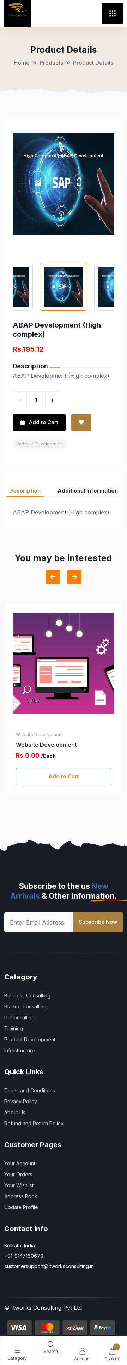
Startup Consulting (25, 1006)
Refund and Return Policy (34, 1123)
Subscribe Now (98, 921)
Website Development (39, 444)
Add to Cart (63, 776)
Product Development (29, 1039)
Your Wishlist (19, 1185)
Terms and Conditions (29, 1090)
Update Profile (21, 1207)
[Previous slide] (53, 577)
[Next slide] (74, 577)
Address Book (20, 1196)
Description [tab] (25, 490)
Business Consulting (27, 996)
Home (22, 62)
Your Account (19, 1163)
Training (13, 1028)
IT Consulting (19, 1017)
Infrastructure (19, 1050)
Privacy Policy (20, 1101)
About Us (14, 1112)
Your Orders (18, 1174)
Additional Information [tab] (88, 490)
